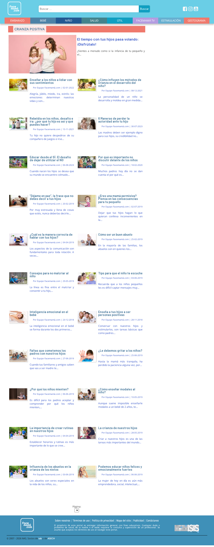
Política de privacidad (103, 520)
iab (40, 538)
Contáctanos (152, 520)
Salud (94, 20)
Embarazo (17, 20)
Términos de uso (81, 520)
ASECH (51, 538)
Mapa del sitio (123, 520)
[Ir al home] (14, 16)
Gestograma (196, 20)
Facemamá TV (145, 20)
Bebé (43, 20)
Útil (120, 20)
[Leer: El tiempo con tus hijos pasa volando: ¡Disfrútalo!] (42, 72)
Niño (68, 20)
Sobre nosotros (62, 520)
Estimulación (171, 20)
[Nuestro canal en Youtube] (196, 8)
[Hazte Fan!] (185, 8)
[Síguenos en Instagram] (190, 8)
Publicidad (138, 520)
